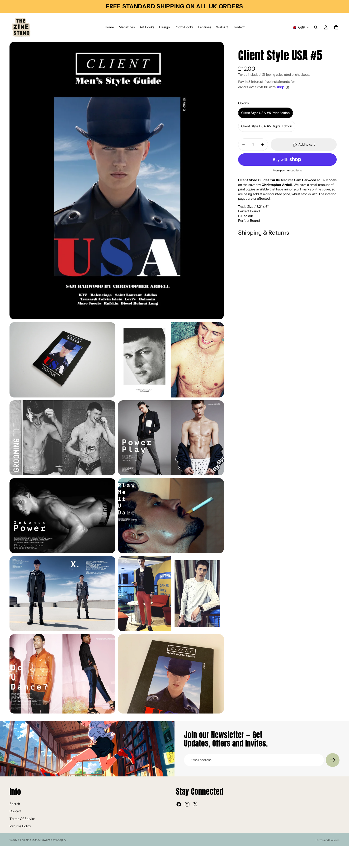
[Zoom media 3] (171, 359)
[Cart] (336, 27)
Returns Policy (20, 826)
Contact (15, 811)
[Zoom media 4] (62, 437)
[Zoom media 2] (62, 359)
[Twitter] (195, 804)
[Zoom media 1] (116, 180)
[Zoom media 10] (62, 674)
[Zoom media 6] (62, 515)
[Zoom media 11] (171, 674)
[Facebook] (179, 804)
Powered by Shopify (53, 839)
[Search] (316, 27)
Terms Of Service (22, 818)
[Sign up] (333, 760)
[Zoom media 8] (62, 593)
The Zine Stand (29, 839)
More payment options (287, 170)
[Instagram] (187, 804)
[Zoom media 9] (171, 593)
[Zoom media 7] (171, 515)
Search (14, 803)
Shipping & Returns (263, 232)
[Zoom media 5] (171, 437)
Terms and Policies (327, 840)
